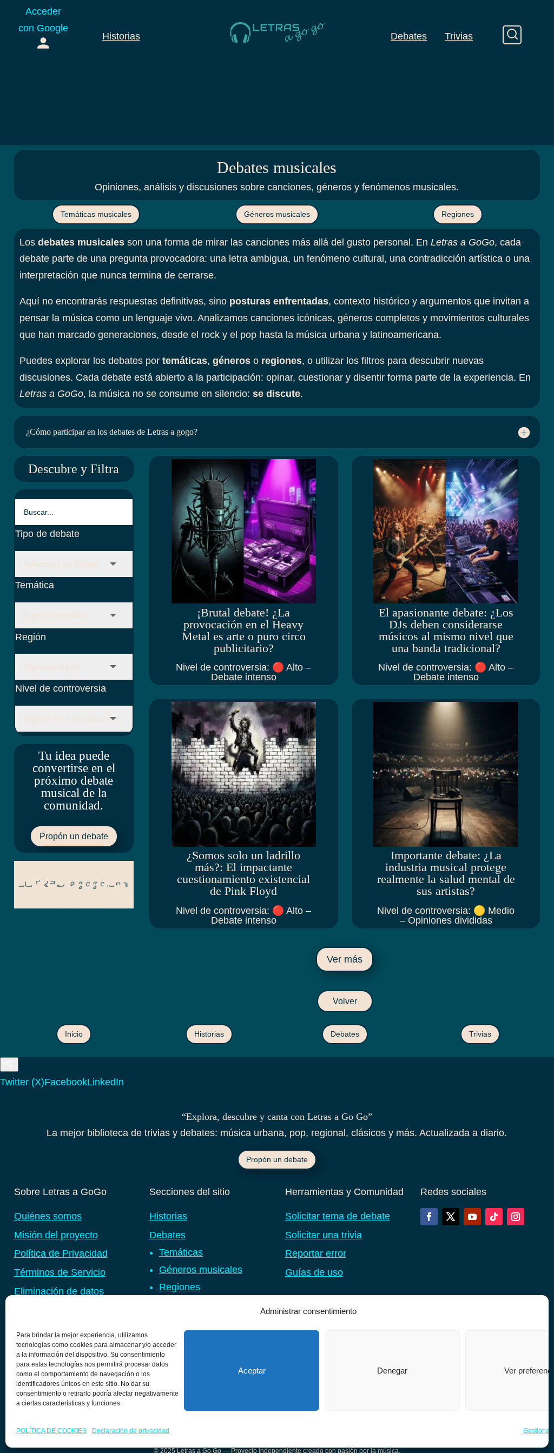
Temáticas (181, 1252)
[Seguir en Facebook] (429, 1216)
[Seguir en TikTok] (494, 1216)
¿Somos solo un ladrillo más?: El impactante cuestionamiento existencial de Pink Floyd (243, 873)
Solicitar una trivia (323, 1235)
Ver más (344, 959)
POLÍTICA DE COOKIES (51, 1431)
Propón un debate (73, 836)
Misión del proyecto (56, 1235)
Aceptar (252, 1370)
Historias (121, 36)
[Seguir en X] (450, 1216)
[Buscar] (512, 34)
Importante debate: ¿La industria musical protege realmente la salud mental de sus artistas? (446, 873)
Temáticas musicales (96, 214)
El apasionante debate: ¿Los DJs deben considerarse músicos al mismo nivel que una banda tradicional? (446, 630)
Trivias (459, 36)
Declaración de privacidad (130, 1431)
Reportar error (315, 1253)
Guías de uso (314, 1272)
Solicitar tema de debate (337, 1216)
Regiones (457, 214)
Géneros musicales (277, 214)
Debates (409, 36)
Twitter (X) (22, 1082)
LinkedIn (105, 1082)
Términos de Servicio (59, 1272)
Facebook (65, 1082)
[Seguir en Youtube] (472, 1216)
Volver (345, 1001)
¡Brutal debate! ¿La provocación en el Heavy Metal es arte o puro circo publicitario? (244, 630)
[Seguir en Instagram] (515, 1216)
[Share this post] (9, 1064)
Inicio (74, 1034)
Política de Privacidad (61, 1253)
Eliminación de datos (59, 1291)
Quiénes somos (48, 1216)
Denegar (392, 1370)
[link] (43, 29)
